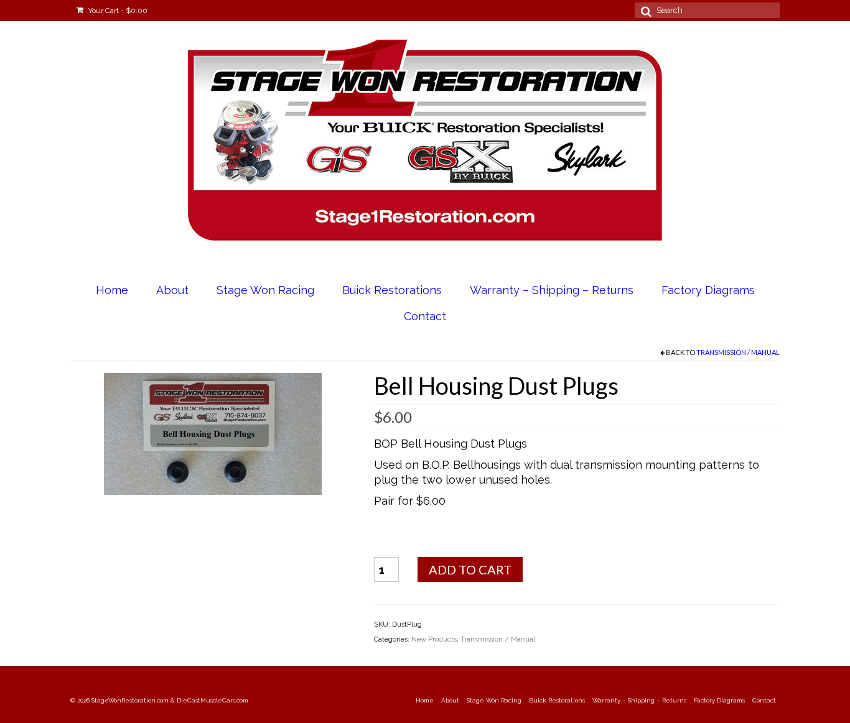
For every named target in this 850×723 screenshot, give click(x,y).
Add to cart (470, 569)
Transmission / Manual (738, 352)
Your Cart (116, 10)
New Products (434, 639)
